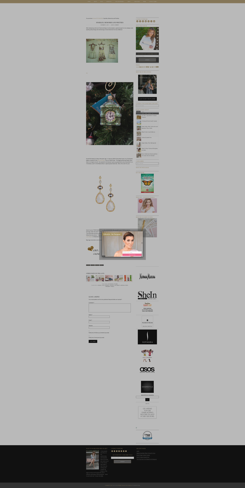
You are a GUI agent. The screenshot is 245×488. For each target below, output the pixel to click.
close (104, 256)
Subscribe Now (132, 254)
